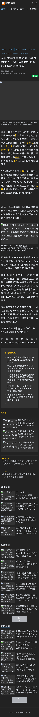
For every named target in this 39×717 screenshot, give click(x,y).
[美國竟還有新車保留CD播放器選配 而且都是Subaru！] (8, 520)
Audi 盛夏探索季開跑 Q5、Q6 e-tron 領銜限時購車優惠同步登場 (27, 445)
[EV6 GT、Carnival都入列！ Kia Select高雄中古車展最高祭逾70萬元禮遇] (8, 690)
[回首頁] (10, 3)
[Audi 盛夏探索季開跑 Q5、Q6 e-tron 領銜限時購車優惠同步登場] (10, 445)
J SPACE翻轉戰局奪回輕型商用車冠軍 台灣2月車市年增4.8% (26, 598)
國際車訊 (24, 8)
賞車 (17, 49)
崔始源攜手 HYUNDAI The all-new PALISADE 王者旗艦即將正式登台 (20, 397)
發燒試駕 (14, 8)
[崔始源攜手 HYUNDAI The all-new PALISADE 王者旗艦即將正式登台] (8, 667)
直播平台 (24, 53)
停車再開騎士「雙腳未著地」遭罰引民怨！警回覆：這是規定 (26, 609)
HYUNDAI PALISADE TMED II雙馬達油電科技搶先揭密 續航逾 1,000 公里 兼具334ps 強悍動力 (26, 679)
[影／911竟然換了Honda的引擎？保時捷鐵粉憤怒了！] (8, 564)
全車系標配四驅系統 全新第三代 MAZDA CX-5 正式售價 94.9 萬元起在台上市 (27, 634)
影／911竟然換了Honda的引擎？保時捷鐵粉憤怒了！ (27, 564)
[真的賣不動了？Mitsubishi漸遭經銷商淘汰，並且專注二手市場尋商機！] (8, 553)
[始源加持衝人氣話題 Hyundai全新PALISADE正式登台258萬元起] (8, 656)
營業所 (15, 53)
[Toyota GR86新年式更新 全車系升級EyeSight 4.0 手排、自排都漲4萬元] (8, 645)
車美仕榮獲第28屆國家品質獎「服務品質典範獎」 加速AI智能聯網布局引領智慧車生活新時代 (20, 378)
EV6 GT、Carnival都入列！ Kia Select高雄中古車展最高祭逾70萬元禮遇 (20, 388)
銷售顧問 (5, 53)
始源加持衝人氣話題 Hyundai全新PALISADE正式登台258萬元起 (21, 360)
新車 (24, 49)
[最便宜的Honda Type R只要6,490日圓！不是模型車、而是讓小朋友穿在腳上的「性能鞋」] (10, 423)
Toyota (32, 49)
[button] (36, 3)
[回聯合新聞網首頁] (3, 3)
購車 (4, 49)
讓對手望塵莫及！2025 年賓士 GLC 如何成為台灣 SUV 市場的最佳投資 (27, 575)
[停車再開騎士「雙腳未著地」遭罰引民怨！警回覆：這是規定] (8, 609)
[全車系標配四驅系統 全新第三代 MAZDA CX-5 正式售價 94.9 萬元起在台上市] (8, 634)
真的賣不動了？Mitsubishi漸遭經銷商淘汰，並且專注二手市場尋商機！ (26, 553)
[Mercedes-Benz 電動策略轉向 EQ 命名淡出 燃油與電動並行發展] (8, 586)
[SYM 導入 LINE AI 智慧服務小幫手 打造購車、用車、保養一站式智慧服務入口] (10, 434)
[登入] (33, 3)
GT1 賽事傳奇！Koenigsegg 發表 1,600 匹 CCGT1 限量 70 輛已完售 (26, 495)
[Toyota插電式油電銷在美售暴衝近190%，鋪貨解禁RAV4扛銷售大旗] (8, 506)
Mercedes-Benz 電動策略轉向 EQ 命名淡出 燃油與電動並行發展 (26, 586)
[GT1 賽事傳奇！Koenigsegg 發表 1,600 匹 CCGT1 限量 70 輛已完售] (8, 495)
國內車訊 (4, 8)
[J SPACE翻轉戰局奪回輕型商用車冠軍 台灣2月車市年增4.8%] (8, 598)
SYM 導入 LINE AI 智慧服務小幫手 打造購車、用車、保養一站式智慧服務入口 (26, 434)
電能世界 (33, 8)
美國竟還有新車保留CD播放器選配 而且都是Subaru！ (26, 520)
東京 (10, 49)
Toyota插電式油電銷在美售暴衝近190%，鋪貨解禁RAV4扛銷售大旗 (27, 506)
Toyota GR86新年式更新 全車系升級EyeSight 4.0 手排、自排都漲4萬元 (21, 368)
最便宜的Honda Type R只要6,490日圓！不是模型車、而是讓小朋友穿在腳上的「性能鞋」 (26, 423)
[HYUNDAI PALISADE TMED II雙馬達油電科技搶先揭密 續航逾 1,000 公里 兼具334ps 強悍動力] (8, 679)
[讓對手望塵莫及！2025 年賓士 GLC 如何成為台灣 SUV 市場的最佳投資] (8, 575)
